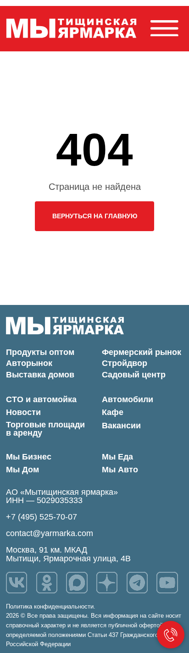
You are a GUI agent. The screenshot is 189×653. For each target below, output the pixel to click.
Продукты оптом (40, 352)
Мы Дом (22, 469)
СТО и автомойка (41, 399)
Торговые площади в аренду (45, 428)
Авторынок (29, 363)
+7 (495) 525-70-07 (41, 516)
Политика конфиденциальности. (50, 606)
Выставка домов (40, 374)
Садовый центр (134, 374)
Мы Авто (120, 469)
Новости (23, 412)
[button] (164, 28)
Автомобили (127, 399)
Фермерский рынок (141, 352)
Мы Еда (117, 456)
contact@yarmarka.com (49, 533)
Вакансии (121, 425)
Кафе (112, 412)
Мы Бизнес (28, 456)
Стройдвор (124, 363)
